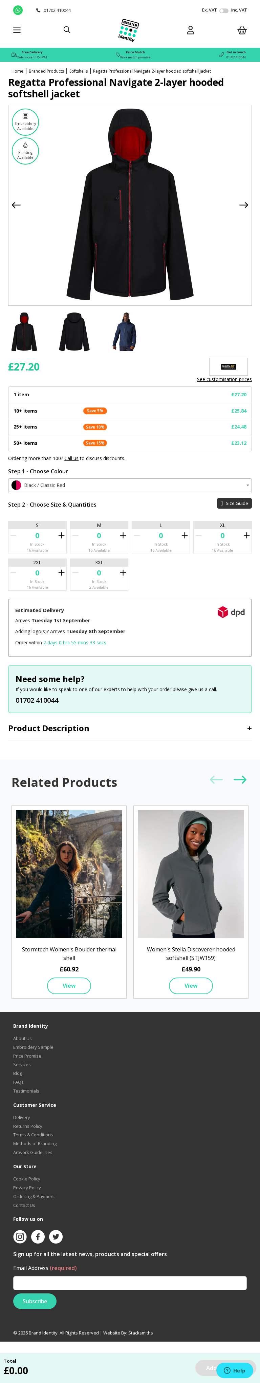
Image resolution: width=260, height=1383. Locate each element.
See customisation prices (224, 379)
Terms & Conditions (33, 1135)
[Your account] (190, 31)
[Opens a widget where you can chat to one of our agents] (234, 1371)
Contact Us (24, 1205)
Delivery (21, 1117)
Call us (71, 458)
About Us (22, 1038)
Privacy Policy (27, 1188)
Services (22, 1064)
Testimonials (26, 1091)
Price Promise (27, 1056)
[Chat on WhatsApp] (23, 10)
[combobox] (130, 485)
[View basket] (242, 31)
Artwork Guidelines (32, 1152)
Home (17, 71)
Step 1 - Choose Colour (38, 471)
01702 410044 (236, 57)
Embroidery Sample (33, 1047)
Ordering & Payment (34, 1196)
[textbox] (130, 485)
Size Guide (236, 503)
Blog (17, 1073)
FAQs (18, 1082)
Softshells (78, 71)
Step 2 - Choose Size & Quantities (52, 504)
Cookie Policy (26, 1179)
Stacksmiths (140, 1333)
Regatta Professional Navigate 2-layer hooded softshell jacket (152, 71)
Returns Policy (27, 1126)
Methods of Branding (35, 1143)
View (69, 985)
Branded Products (46, 71)
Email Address (45, 1268)
